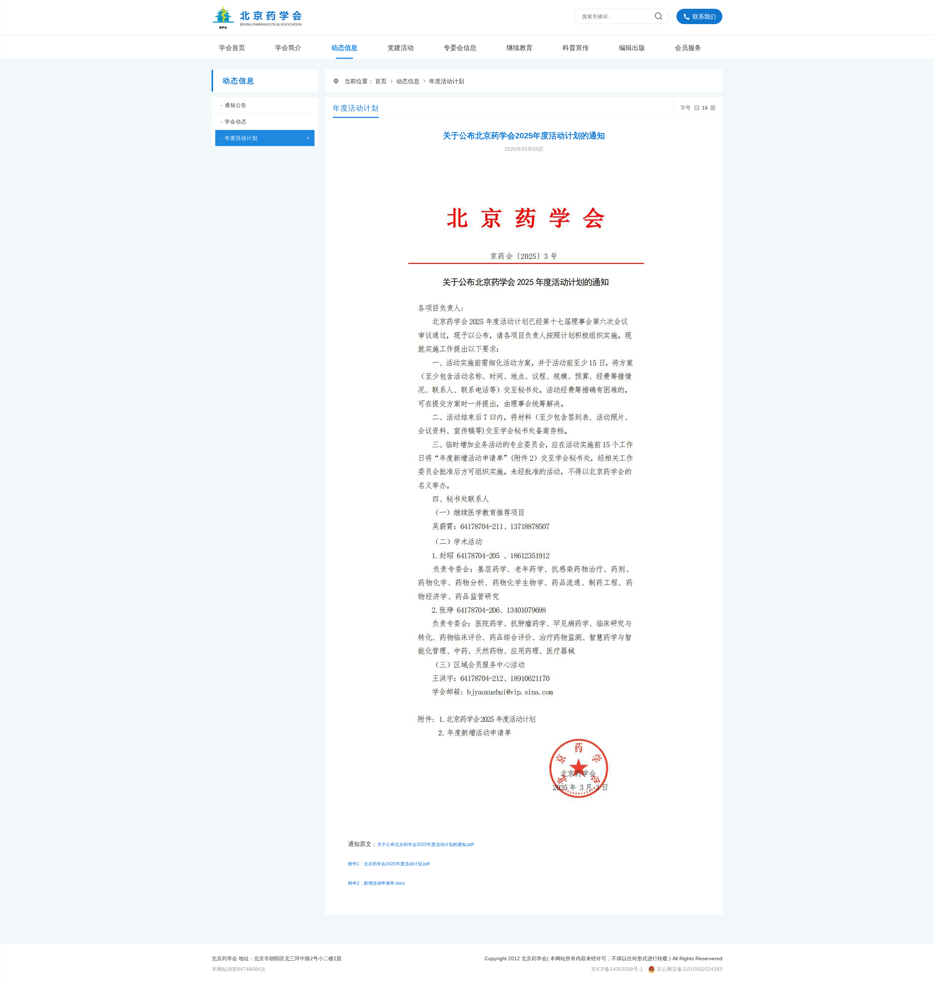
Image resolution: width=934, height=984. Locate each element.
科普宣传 (576, 47)
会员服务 (688, 47)
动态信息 (344, 47)
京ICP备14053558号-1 (617, 969)
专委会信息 (460, 47)
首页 (381, 81)
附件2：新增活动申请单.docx (376, 883)
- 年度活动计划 (239, 138)
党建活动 (400, 47)
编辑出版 (632, 47)
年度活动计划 (446, 81)
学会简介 (288, 47)
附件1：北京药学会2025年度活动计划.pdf (388, 863)
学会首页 (232, 47)
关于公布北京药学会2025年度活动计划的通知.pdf (425, 844)
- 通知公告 (234, 105)
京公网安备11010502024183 (689, 969)
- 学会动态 (234, 122)
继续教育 (519, 47)
